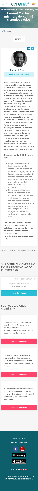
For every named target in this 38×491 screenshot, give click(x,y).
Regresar (8, 31)
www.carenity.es (16, 476)
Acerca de (11, 10)
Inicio (3, 10)
